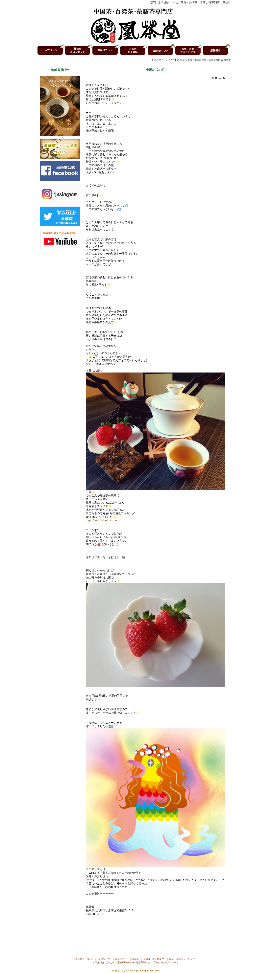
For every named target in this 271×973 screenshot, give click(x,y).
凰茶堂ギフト (159, 959)
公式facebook (126, 962)
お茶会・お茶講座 (141, 959)
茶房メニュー (122, 959)
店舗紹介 (99, 962)
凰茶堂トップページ (86, 959)
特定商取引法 (143, 962)
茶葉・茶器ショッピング (182, 959)
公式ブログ (112, 962)
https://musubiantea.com (101, 520)
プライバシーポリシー (164, 962)
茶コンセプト (105, 959)
